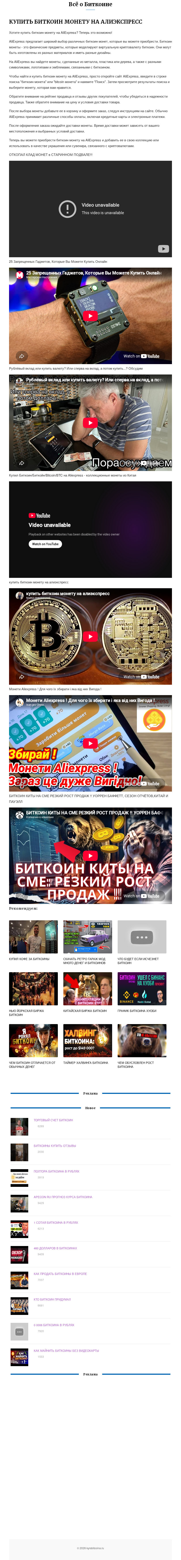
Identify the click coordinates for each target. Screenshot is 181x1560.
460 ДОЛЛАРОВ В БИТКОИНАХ (55, 1248)
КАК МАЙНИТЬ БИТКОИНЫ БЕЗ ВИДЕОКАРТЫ (66, 1350)
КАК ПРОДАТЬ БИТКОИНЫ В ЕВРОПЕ (60, 1274)
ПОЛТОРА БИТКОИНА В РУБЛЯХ (56, 1171)
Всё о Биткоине (90, 4)
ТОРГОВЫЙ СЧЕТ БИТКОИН (53, 1120)
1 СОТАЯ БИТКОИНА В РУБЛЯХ (56, 1222)
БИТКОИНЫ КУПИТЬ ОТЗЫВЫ (55, 1146)
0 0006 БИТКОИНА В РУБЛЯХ (54, 1325)
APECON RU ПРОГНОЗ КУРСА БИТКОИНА (63, 1197)
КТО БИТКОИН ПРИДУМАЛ (52, 1299)
